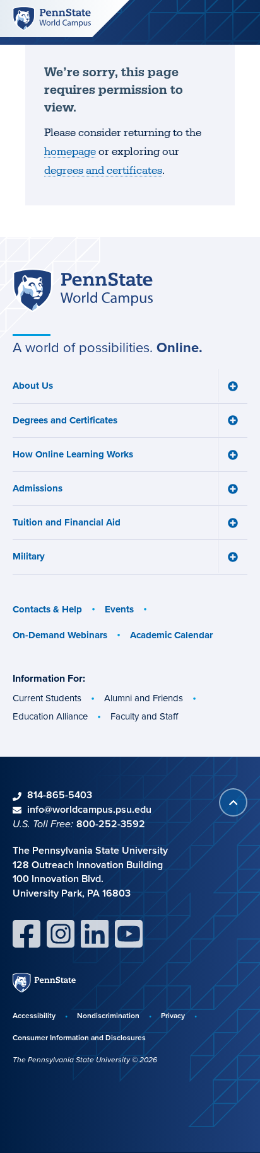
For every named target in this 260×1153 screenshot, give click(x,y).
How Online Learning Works (73, 454)
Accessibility (34, 1015)
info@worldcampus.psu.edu (89, 809)
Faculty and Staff (144, 716)
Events (119, 609)
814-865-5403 (59, 795)
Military (29, 556)
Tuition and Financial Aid (67, 522)
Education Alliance (50, 716)
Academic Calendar (171, 635)
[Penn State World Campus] (52, 18)
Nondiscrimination (108, 1015)
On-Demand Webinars (60, 635)
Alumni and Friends (143, 698)
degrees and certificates (103, 171)
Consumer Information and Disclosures (79, 1037)
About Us (33, 386)
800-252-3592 (110, 824)
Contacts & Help (47, 609)
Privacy (173, 1015)
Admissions (37, 488)
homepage (70, 152)
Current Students (47, 698)
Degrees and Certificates (65, 420)
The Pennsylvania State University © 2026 (85, 1059)
